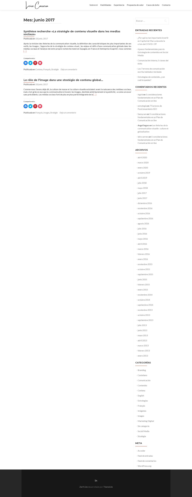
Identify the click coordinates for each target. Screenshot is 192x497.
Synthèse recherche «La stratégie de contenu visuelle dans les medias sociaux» (72, 33)
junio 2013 (142, 330)
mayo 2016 (143, 238)
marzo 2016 (143, 249)
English (141, 395)
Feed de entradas (145, 456)
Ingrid (140, 94)
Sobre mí (94, 5)
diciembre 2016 (145, 203)
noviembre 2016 (145, 208)
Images (46, 112)
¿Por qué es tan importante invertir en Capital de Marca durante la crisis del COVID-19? (153, 40)
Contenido (142, 385)
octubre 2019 (144, 172)
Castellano (142, 375)
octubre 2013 (144, 315)
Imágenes (142, 411)
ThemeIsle (108, 487)
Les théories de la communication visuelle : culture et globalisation (153, 128)
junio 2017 (142, 198)
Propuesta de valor (135, 5)
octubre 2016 (144, 213)
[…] (25, 51)
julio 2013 (142, 325)
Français (46, 69)
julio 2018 (142, 183)
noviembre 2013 (145, 310)
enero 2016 (143, 259)
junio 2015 (142, 279)
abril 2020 (142, 157)
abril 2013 (142, 340)
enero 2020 (143, 167)
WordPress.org (144, 466)
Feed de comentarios (147, 461)
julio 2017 (142, 193)
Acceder (141, 450)
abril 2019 (142, 177)
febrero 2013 (144, 350)
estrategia (142, 106)
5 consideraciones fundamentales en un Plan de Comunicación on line (150, 97)
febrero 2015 (144, 284)
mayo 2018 (143, 188)
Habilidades (105, 5)
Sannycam (142, 114)
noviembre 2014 (145, 294)
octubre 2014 (144, 299)
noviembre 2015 (145, 264)
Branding (142, 370)
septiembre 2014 (145, 305)
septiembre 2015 (145, 274)
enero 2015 (143, 289)
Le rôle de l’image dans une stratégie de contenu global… (63, 80)
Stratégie (55, 69)
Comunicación (144, 380)
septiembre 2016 (145, 218)
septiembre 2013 (145, 320)
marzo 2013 (143, 345)
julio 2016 (142, 228)
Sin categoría (143, 426)
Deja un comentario (69, 69)
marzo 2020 (143, 162)
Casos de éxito (152, 5)
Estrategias (143, 400)
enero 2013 (143, 355)
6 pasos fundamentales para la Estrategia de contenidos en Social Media (153, 52)
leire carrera (143, 136)
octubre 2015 (144, 269)
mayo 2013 (143, 335)
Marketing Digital (146, 421)
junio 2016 (142, 233)
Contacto (166, 5)
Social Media (143, 431)
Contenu (38, 69)
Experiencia (119, 5)
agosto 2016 (143, 223)
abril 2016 (142, 244)
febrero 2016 (144, 254)
